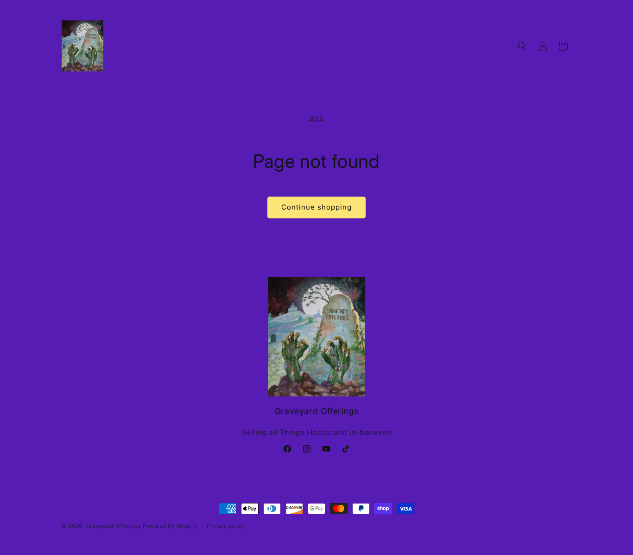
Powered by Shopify (170, 526)
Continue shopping (316, 207)
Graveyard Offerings (113, 526)
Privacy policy (226, 526)
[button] (522, 46)
